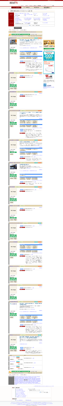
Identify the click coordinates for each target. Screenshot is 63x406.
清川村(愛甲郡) (38, 378)
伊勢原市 (16, 377)
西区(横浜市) (39, 380)
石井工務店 (12, 72)
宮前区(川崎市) (25, 383)
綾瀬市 (35, 376)
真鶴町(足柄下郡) (22, 382)
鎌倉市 (30, 378)
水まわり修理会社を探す (19, 403)
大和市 (34, 383)
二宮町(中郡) (16, 381)
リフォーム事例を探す (19, 400)
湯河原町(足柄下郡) (37, 383)
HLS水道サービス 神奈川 (14, 140)
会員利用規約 (39, 402)
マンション (35, 13)
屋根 (25, 15)
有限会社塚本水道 (12, 361)
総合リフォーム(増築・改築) (19, 13)
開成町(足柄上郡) (17, 378)
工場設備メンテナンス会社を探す (21, 396)
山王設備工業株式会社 (14, 301)
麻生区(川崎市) (26, 376)
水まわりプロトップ (13, 402)
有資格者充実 (45, 20)
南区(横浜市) (21, 383)
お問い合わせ (49, 0)
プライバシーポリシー (30, 402)
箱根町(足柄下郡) (20, 381)
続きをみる (28, 45)
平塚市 (31, 381)
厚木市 (33, 376)
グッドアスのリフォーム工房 (15, 110)
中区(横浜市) (30, 380)
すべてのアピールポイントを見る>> (37, 59)
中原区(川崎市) (35, 380)
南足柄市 (37, 382)
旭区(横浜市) (30, 376)
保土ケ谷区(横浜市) (37, 381)
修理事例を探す (29, 400)
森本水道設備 (12, 186)
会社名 (33, 25)
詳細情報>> (40, 46)
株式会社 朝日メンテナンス (15, 162)
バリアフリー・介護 (46, 15)
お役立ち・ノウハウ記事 (37, 404)
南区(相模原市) (17, 383)
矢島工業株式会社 (13, 91)
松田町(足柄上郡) (17, 382)
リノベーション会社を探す (20, 392)
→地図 (32, 75)
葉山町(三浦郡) (28, 381)
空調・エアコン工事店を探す (20, 393)
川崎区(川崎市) (34, 378)
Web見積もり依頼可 (27, 22)
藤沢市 (34, 381)
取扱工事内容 (38, 25)
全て (30, 25)
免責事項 (26, 402)
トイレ (35, 14)
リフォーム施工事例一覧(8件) (24, 170)
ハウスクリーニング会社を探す (20, 391)
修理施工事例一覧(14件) (33, 170)
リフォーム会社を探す (13, 403)
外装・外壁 (44, 14)
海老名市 (23, 377)
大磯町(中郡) (26, 377)
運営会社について (46, 402)
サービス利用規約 (22, 402)
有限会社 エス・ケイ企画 (14, 205)
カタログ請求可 (45, 22)
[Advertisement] (29, 3)
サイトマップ (53, 0)
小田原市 (35, 377)
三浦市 (26, 382)
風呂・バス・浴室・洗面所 (28, 14)
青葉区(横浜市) (21, 376)
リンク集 (42, 402)
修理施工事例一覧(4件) (33, 311)
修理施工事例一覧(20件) (33, 47)
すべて (41, 392)
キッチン (16, 14)
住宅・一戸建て (27, 13)
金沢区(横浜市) (27, 378)
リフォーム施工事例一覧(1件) (24, 311)
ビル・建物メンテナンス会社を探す (21, 395)
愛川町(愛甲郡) (17, 376)
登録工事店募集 (35, 402)
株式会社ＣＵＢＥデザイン (14, 266)
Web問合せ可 (17, 22)
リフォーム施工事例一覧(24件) (24, 47)
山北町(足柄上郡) (30, 383)
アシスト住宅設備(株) (13, 241)
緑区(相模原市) (29, 382)
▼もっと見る (16, 16)
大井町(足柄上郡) (31, 377)
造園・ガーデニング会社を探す (20, 394)
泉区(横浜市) (38, 376)
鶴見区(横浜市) (17, 380)
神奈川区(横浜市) (22, 378)
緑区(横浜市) (33, 382)
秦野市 (25, 381)
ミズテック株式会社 (13, 356)
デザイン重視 (45, 13)
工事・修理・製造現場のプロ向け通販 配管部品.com (48, 87)
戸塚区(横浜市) (21, 380)
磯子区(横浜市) (19, 377)
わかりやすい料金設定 (18, 20)
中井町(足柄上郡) (26, 380)
